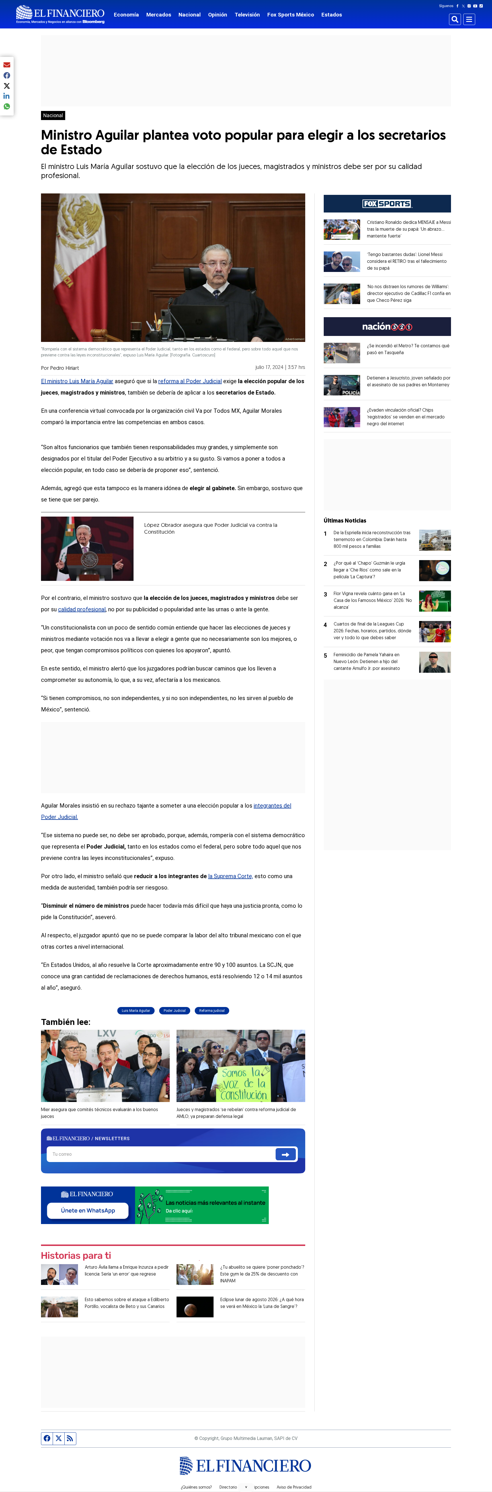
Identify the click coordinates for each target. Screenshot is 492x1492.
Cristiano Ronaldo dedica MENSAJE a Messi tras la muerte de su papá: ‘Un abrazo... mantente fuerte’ (409, 229)
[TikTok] (482, 6)
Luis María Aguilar (136, 1011)
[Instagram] (470, 6)
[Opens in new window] (342, 229)
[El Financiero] (60, 14)
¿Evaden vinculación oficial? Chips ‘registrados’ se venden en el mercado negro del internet (406, 417)
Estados (331, 14)
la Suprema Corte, (230, 876)
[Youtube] (476, 6)
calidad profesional (82, 609)
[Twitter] (465, 6)
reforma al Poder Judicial (190, 381)
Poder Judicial (175, 1011)
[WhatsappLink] (155, 1205)
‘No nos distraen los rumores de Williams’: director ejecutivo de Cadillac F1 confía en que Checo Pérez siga (409, 294)
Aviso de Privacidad (294, 1488)
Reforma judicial (212, 1011)
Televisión (247, 14)
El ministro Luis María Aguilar (77, 381)
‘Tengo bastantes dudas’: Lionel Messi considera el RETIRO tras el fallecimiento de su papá (407, 262)
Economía (126, 14)
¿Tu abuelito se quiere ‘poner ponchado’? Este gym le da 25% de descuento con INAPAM (262, 1274)
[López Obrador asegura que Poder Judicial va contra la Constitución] (87, 549)
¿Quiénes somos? (196, 1488)
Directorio (228, 1488)
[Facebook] (459, 6)
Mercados (158, 14)
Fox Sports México (290, 14)
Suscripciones (257, 1488)
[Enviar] (286, 1154)
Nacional (190, 14)
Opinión (217, 14)
